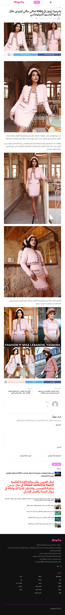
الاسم (59, 447)
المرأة (59, 589)
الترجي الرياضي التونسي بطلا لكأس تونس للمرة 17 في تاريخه (40, 511)
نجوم (56, 7)
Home (60, 7)
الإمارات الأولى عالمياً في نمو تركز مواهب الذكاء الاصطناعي (41, 517)
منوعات (20, 586)
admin (55, 19)
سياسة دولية (38, 586)
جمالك (40, 576)
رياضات (39, 580)
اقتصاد (59, 583)
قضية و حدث (19, 583)
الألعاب (59, 586)
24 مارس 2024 (47, 19)
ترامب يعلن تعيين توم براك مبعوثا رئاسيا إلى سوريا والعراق (41, 523)
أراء (60, 580)
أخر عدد (37, 2)
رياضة (40, 583)
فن (21, 580)
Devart (53, 609)
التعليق (58, 425)
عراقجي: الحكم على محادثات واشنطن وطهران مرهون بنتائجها (40, 505)
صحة (21, 576)
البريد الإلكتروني (25, 456)
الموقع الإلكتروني (54, 456)
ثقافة (60, 593)
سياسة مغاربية (38, 593)
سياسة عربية (38, 589)
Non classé (58, 576)
